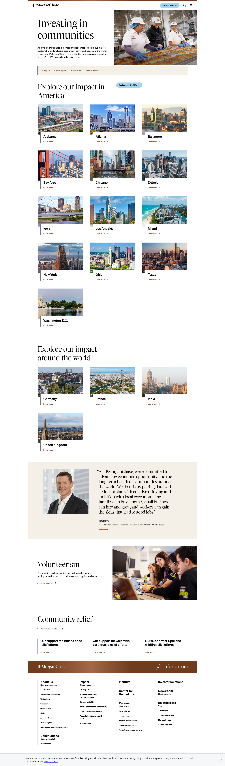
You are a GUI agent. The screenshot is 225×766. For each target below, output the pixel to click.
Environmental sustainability (91, 711)
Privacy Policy (51, 761)
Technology (45, 699)
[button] (221, 760)
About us (46, 682)
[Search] (184, 5)
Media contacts (164, 694)
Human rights (46, 722)
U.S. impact (84, 690)
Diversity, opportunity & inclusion (54, 727)
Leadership (45, 690)
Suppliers (44, 704)
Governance (45, 708)
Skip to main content (10, 2)
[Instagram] (175, 667)
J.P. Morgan (163, 710)
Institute (124, 682)
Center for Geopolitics (127, 692)
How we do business (48, 685)
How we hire (124, 716)
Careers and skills (87, 702)
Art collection (46, 718)
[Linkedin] (158, 667)
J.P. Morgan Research (167, 715)
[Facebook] (167, 667)
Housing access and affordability (93, 706)
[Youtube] (184, 667)
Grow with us (124, 711)
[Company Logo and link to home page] (46, 7)
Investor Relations (170, 682)
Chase (160, 706)
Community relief (47, 739)
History (43, 713)
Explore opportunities (128, 720)
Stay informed (85, 723)
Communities (49, 736)
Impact (84, 682)
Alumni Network (165, 724)
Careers (124, 703)
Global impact (85, 685)
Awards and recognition (50, 694)
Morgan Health (164, 720)
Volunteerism (46, 743)
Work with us (124, 706)
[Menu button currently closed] (191, 5)
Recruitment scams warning (130, 730)
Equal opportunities (127, 725)
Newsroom (165, 691)
